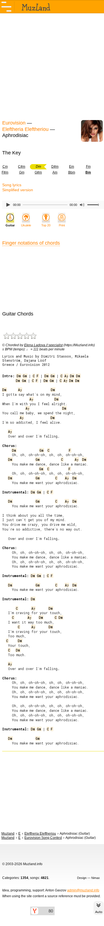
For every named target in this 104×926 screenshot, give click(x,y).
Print (62, 225)
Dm (19, 376)
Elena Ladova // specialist (43, 345)
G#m (38, 172)
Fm (88, 167)
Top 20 (45, 225)
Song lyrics (11, 185)
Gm (21, 172)
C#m (21, 167)
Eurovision (14, 123)
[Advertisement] (52, 66)
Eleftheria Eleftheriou (25, 129)
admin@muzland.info (83, 890)
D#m (55, 167)
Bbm (71, 172)
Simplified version (17, 190)
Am (54, 172)
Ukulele (26, 225)
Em (71, 167)
